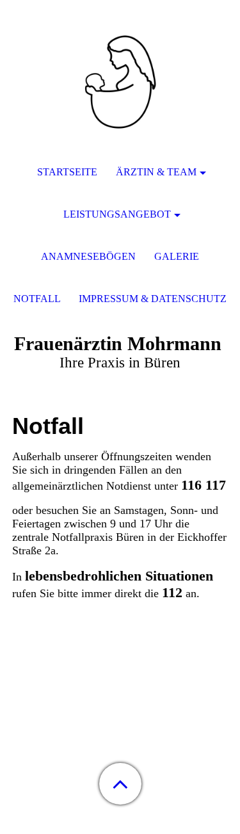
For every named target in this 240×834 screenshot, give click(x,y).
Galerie (176, 256)
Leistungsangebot (117, 214)
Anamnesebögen (88, 256)
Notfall (37, 298)
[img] (120, 80)
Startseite (67, 171)
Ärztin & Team (156, 171)
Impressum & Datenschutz (153, 298)
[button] (120, 784)
